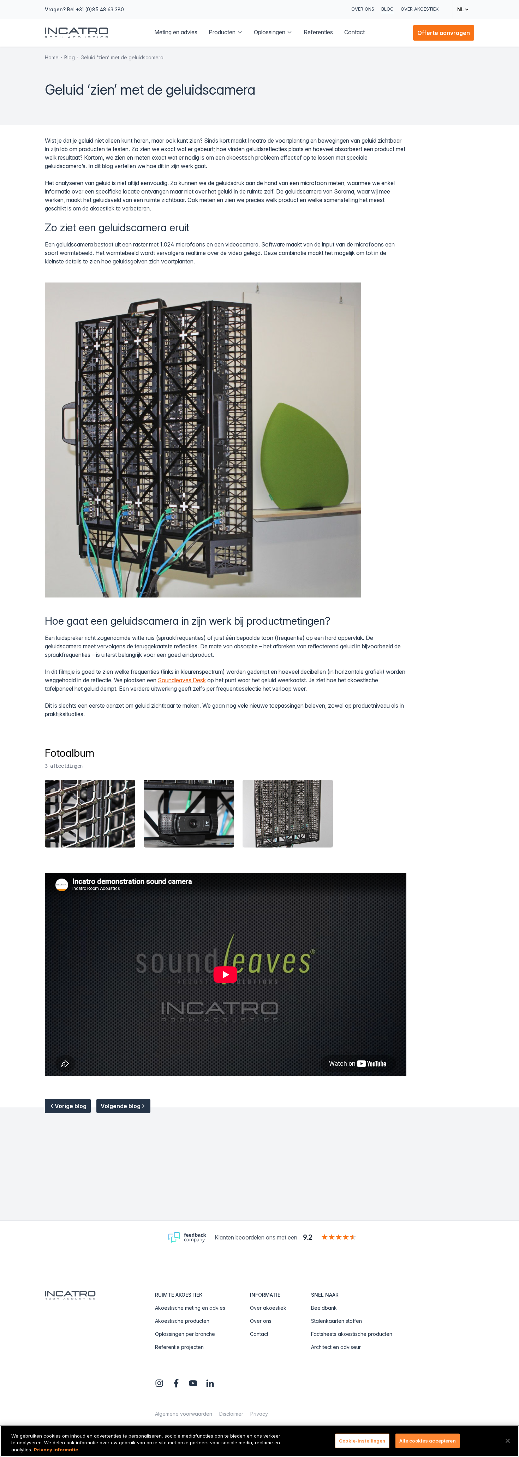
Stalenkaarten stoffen (336, 1321)
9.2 (307, 1237)
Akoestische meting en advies (190, 1308)
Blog (387, 9)
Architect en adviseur (336, 1347)
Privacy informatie (56, 1449)
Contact (259, 1334)
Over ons (362, 9)
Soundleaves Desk (182, 680)
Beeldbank (324, 1308)
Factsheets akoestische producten (351, 1334)
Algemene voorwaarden (183, 1414)
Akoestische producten (182, 1321)
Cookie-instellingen (362, 1440)
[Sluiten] (507, 1441)
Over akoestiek (420, 9)
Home (52, 57)
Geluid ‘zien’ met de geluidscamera (121, 57)
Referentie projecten (179, 1347)
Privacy (259, 1414)
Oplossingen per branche (185, 1334)
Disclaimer (231, 1414)
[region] (259, 1441)
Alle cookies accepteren (427, 1440)
